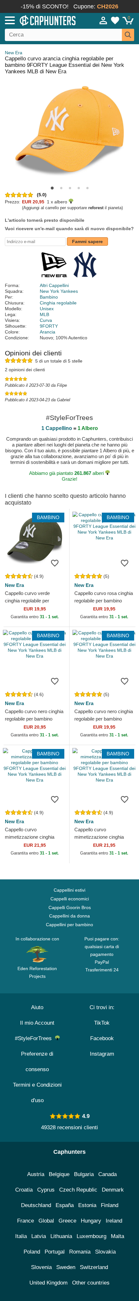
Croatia (24, 1190)
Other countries (91, 1283)
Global (46, 1221)
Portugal (55, 1252)
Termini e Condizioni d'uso (37, 1092)
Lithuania (61, 1236)
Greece (67, 1221)
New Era (13, 52)
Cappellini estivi (69, 890)
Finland (109, 1205)
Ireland (114, 1221)
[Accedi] (103, 20)
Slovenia (41, 1267)
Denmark (113, 1190)
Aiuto (37, 1007)
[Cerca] (128, 35)
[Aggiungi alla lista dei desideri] (54, 562)
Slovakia (105, 1252)
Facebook (102, 1038)
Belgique (59, 1174)
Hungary (91, 1221)
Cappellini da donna (69, 915)
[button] (52, 188)
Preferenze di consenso (37, 1061)
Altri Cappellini (54, 285)
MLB (44, 314)
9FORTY (49, 326)
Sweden (65, 1267)
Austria (35, 1174)
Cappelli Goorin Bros (69, 907)
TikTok (102, 1023)
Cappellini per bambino (69, 924)
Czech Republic (78, 1190)
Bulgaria (84, 1174)
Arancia (47, 331)
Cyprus (46, 1190)
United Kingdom (48, 1283)
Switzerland (94, 1267)
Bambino (49, 297)
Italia (21, 1236)
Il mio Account (37, 1023)
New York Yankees (59, 291)
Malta (117, 1236)
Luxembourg (91, 1236)
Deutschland (36, 1205)
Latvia (38, 1236)
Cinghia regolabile (58, 302)
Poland (32, 1252)
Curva (46, 320)
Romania (80, 1252)
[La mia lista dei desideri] (115, 20)
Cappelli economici (69, 898)
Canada (107, 1174)
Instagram (102, 1054)
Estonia (87, 1205)
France (25, 1221)
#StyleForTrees (35, 1038)
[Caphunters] (40, 20)
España (65, 1205)
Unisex (47, 308)
